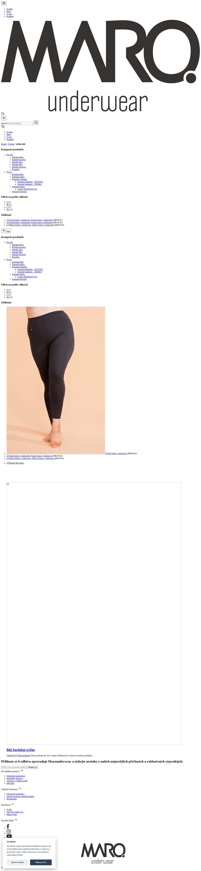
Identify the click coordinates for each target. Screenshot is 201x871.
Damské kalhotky (19, 179)
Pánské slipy (17, 162)
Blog (9, 11)
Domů (4, 144)
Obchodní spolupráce (16, 776)
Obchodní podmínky (15, 794)
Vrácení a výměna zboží (17, 781)
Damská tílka (17, 174)
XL (8, 209)
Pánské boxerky (19, 160)
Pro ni (9, 172)
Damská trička (18, 177)
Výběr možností (23, 755)
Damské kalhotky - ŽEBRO (30, 184)
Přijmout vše (41, 862)
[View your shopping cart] (2, 127)
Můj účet (10, 783)
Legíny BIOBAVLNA (27, 189)
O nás (9, 14)
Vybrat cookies (17, 862)
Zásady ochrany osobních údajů (20, 796)
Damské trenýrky (19, 191)
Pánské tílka (17, 164)
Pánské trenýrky (19, 167)
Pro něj (10, 155)
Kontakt (10, 16)
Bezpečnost (12, 799)
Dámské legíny (18, 187)
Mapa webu (12, 814)
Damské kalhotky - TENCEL (30, 182)
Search (4, 123)
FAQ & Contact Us (15, 812)
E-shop (10, 9)
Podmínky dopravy (15, 778)
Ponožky (16, 169)
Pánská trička (18, 157)
